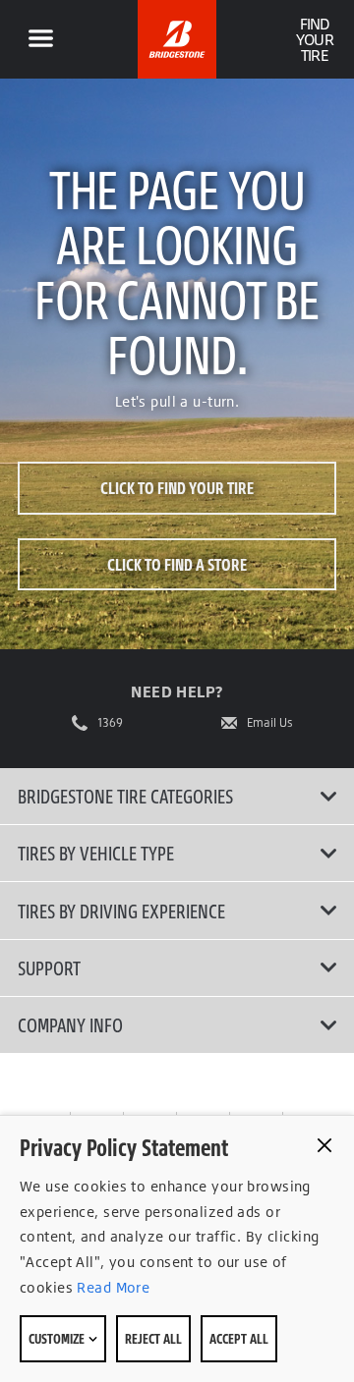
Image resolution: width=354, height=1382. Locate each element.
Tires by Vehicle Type (96, 852)
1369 (110, 723)
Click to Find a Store (177, 564)
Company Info (70, 1024)
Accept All (238, 1338)
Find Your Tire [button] (314, 39)
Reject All (153, 1338)
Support (49, 967)
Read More (111, 1287)
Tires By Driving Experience (121, 910)
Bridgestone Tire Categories (125, 795)
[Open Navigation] (40, 39)
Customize (58, 1338)
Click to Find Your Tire (177, 487)
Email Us (270, 723)
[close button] (324, 1145)
